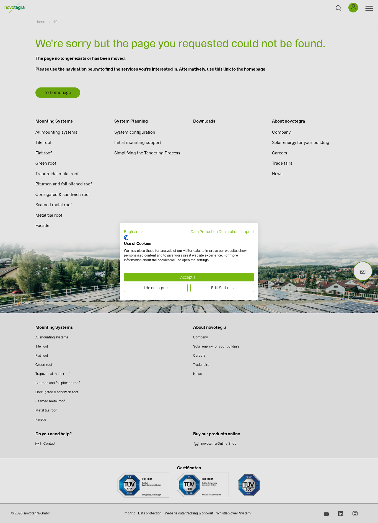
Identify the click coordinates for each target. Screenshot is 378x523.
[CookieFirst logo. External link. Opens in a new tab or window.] (126, 237)
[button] (133, 232)
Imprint (247, 231)
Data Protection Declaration (215, 231)
